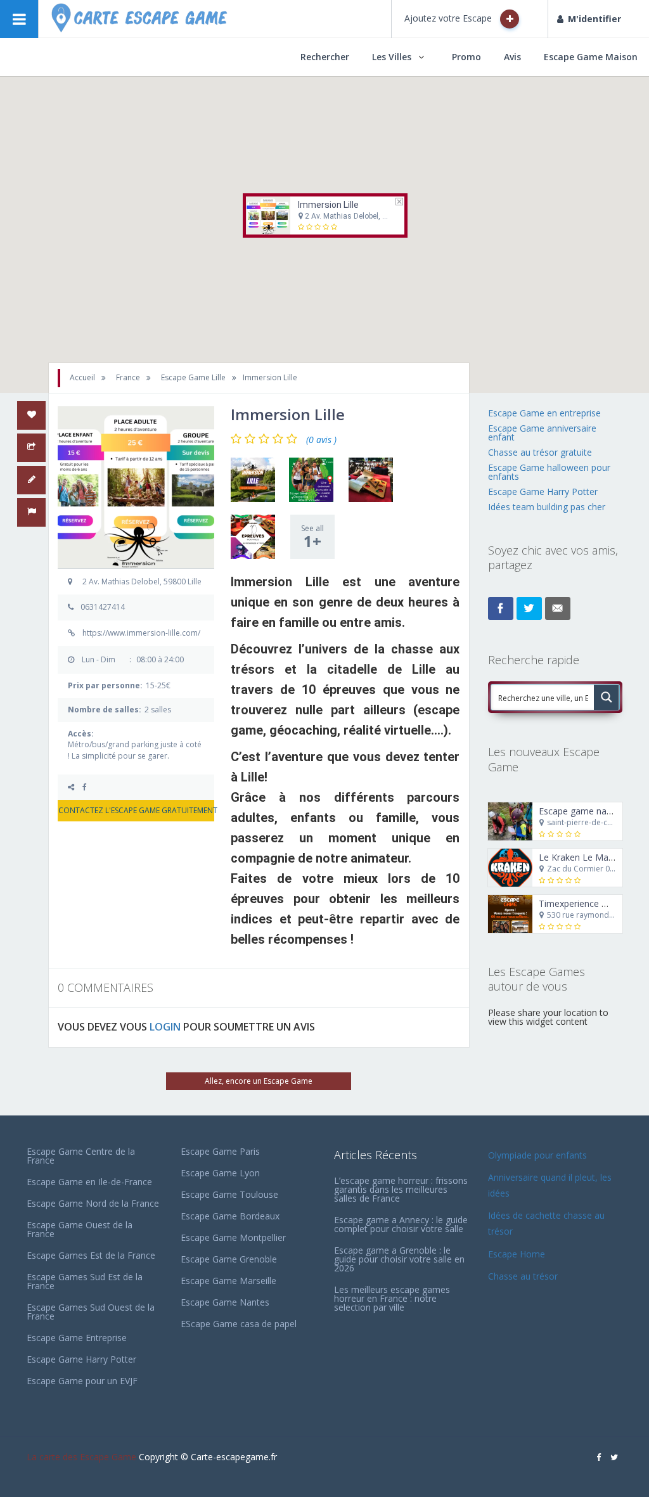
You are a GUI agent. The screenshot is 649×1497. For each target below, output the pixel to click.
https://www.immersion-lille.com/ (141, 632)
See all (312, 537)
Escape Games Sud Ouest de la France (91, 1311)
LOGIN (165, 1027)
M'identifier (594, 19)
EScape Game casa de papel (239, 1324)
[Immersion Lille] (253, 480)
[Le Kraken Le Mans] (510, 868)
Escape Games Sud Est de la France (85, 1281)
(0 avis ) (321, 439)
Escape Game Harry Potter (543, 491)
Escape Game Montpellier (233, 1237)
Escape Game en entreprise (544, 413)
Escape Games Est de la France (91, 1255)
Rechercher (324, 57)
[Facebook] (88, 786)
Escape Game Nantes (225, 1302)
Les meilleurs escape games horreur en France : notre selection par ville (392, 1298)
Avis (512, 57)
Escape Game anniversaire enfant (542, 432)
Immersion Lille (328, 205)
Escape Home (516, 1254)
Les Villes (391, 57)
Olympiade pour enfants (538, 1155)
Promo (466, 57)
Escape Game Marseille (228, 1281)
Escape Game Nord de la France (93, 1203)
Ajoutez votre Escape (449, 18)
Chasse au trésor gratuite (541, 452)
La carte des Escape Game (81, 1457)
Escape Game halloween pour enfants (549, 471)
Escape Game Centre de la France (81, 1155)
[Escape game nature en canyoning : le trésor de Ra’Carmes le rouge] (510, 821)
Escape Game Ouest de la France (79, 1229)
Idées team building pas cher (546, 507)
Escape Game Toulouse (229, 1194)
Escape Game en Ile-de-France (89, 1182)
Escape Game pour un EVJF (82, 1381)
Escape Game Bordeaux (230, 1216)
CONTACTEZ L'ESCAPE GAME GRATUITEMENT (136, 810)
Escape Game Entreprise (77, 1338)
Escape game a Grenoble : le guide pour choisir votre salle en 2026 (399, 1259)
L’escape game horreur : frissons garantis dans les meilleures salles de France (401, 1189)
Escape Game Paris (220, 1151)
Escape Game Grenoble (229, 1259)
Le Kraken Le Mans (578, 857)
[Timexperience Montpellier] (510, 914)
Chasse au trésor (524, 1276)
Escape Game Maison (591, 57)
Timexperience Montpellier (593, 903)
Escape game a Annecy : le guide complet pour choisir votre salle (401, 1224)
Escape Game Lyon (220, 1173)
